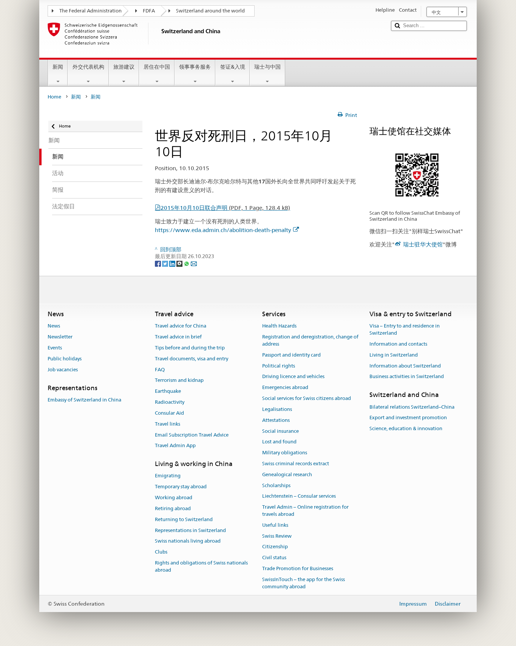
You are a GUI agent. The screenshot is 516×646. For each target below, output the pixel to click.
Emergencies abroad (285, 388)
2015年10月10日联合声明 (225, 207)
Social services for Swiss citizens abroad (306, 398)
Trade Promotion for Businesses (297, 568)
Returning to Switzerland (184, 519)
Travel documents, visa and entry (191, 358)
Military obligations (284, 452)
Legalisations (277, 409)
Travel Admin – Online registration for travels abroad (305, 510)
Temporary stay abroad (181, 487)
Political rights (278, 366)
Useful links (275, 525)
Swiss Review (277, 536)
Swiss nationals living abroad (188, 541)
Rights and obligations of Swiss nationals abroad (201, 566)
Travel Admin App (175, 446)
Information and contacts (398, 344)
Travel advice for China (180, 326)
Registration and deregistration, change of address (310, 340)
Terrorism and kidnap (179, 380)
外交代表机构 (88, 67)
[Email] (194, 263)
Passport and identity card (291, 355)
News (54, 326)
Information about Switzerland (405, 366)
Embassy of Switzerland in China (84, 400)
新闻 (58, 67)
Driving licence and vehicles (293, 377)
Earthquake (168, 391)
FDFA (149, 11)
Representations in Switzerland (190, 530)
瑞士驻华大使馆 (423, 244)
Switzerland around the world (210, 11)
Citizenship (275, 547)
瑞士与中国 (267, 67)
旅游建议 (123, 67)
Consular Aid (169, 413)
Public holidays (65, 358)
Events (55, 348)
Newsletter (60, 337)
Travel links (167, 424)
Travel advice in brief (178, 337)
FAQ (160, 369)
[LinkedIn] (172, 263)
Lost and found (279, 442)
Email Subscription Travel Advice (192, 435)
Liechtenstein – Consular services (299, 496)
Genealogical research (287, 474)
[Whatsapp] (187, 263)
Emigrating (168, 476)
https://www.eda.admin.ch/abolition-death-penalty (223, 230)
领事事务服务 (195, 67)
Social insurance (280, 431)
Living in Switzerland (393, 355)
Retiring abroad (173, 508)
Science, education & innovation (405, 428)
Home (54, 97)
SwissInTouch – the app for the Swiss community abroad (303, 583)
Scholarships (276, 485)
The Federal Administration (90, 11)
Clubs (161, 552)
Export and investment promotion (408, 418)
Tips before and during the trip (190, 348)
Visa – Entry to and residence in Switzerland (404, 329)
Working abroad (173, 497)
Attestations (276, 420)
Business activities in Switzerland (406, 377)
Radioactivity (169, 402)
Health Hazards (279, 326)
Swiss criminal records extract (295, 463)
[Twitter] (165, 263)
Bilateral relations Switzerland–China (411, 407)
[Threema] (180, 263)
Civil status (274, 558)
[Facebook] (158, 263)
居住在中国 (157, 67)
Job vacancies (63, 369)
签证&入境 (232, 67)
